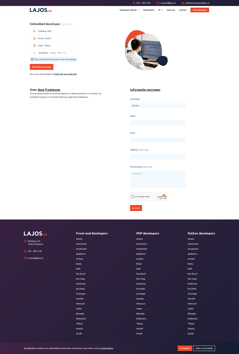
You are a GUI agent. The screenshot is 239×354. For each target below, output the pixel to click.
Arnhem (79, 259)
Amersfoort (81, 244)
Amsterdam (81, 249)
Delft (78, 269)
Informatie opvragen (41, 67)
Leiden (79, 309)
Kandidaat (135, 99)
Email (132, 133)
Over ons (171, 10)
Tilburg (79, 323)
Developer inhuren (128, 10)
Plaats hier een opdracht (65, 74)
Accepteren (185, 348)
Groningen (80, 294)
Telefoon (139, 150)
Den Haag (80, 279)
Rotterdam (81, 319)
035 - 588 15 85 (35, 251)
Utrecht (79, 328)
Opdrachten (148, 10)
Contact (182, 10)
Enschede (80, 289)
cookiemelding (106, 348)
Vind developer (200, 10)
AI (159, 10)
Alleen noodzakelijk (204, 348)
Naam (132, 116)
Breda (78, 264)
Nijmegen (80, 314)
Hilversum (80, 304)
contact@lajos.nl (35, 258)
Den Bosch (81, 274)
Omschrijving (141, 167)
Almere (79, 239)
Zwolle (79, 333)
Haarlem (80, 299)
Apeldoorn (81, 254)
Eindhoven (81, 284)
